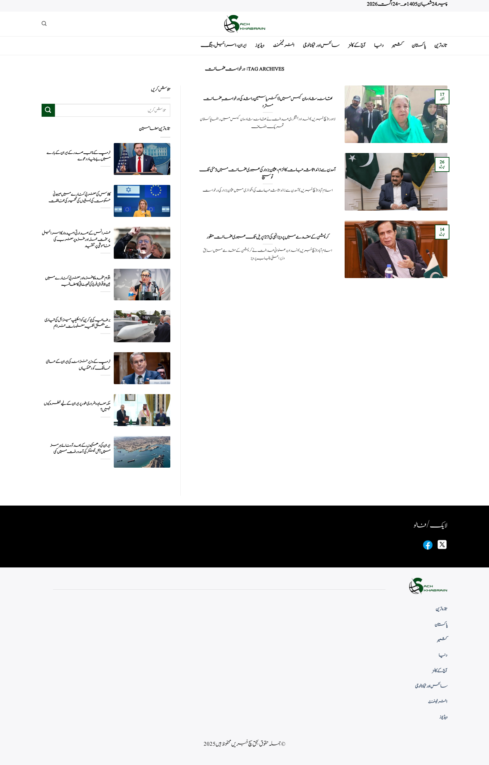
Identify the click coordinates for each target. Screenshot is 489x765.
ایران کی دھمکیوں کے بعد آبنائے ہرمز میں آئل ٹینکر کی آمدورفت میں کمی (80, 448)
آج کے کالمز (357, 45)
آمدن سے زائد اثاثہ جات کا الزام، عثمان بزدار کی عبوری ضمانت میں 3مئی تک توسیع (267, 173)
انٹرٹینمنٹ (283, 45)
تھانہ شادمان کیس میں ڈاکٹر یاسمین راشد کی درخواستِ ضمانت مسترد (267, 102)
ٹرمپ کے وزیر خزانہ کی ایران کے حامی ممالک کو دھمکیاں (78, 365)
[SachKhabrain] (244, 24)
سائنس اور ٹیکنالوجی (321, 45)
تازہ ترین (440, 45)
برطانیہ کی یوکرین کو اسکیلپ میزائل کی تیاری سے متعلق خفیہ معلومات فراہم (77, 323)
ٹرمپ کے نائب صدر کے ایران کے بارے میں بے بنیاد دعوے (78, 156)
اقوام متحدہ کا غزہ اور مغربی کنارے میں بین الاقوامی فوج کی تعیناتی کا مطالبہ (77, 281)
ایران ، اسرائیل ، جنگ (223, 45)
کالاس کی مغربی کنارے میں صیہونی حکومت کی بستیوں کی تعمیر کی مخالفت (79, 197)
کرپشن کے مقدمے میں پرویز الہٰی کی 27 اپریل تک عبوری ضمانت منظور (268, 237)
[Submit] (48, 110)
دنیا (379, 45)
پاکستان (419, 45)
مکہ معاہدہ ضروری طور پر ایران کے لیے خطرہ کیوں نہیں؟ (77, 406)
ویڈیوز (259, 45)
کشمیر (397, 45)
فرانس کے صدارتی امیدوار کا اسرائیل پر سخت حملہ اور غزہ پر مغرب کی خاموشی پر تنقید (76, 239)
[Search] (44, 23)
